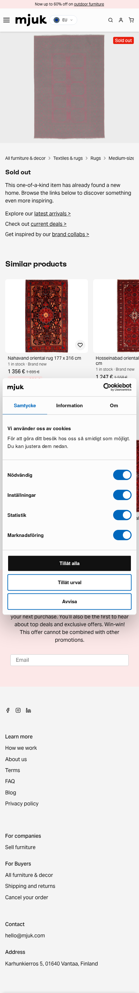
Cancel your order (26, 897)
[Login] (121, 20)
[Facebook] (7, 710)
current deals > (49, 224)
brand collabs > (70, 234)
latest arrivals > (52, 213)
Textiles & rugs (68, 158)
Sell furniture (20, 847)
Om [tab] (114, 405)
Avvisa (69, 601)
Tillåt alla (69, 563)
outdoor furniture (89, 4)
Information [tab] (69, 405)
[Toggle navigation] (6, 20)
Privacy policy (21, 804)
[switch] (122, 495)
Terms (12, 770)
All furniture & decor (25, 158)
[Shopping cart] (131, 20)
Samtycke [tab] (25, 405)
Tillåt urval (69, 582)
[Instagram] (18, 710)
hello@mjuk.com (25, 936)
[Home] (31, 20)
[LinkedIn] (28, 710)
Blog (10, 793)
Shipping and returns (30, 886)
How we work (21, 748)
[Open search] (110, 20)
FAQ (10, 781)
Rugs (96, 158)
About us (16, 759)
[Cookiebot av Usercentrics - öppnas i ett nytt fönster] (103, 387)
